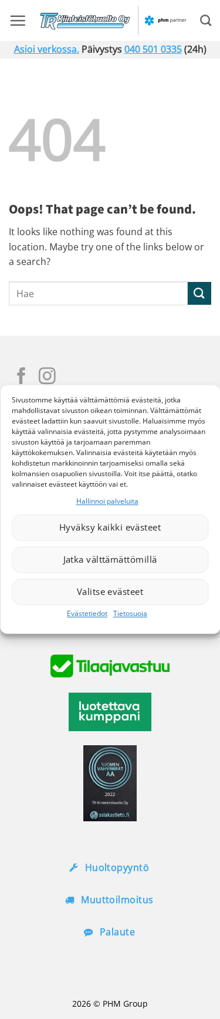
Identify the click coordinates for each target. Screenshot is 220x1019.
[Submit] (199, 293)
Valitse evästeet (110, 592)
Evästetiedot (87, 613)
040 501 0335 (153, 49)
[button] (17, 20)
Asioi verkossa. (46, 49)
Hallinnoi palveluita (107, 501)
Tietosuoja (130, 613)
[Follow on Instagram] (47, 377)
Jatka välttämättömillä (110, 560)
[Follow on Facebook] (21, 377)
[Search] (205, 20)
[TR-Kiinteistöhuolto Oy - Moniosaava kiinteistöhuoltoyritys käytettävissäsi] (113, 20)
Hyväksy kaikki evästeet (110, 527)
